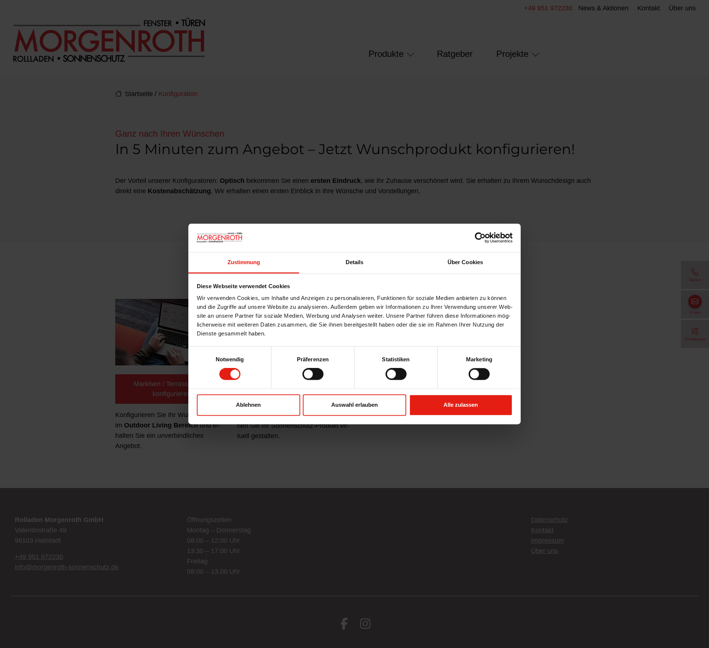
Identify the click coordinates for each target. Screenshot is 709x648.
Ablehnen (248, 405)
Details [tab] (355, 262)
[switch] (312, 374)
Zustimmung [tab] (243, 262)
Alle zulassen (460, 405)
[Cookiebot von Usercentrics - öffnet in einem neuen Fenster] (480, 237)
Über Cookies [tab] (465, 262)
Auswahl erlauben (354, 405)
